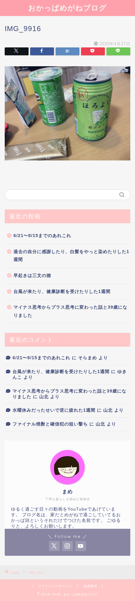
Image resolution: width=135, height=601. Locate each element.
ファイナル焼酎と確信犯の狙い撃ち (50, 424)
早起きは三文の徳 (32, 275)
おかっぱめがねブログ (67, 7)
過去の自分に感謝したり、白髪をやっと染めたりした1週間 (71, 255)
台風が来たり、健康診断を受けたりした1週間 (62, 291)
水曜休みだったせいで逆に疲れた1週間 (54, 410)
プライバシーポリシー (55, 586)
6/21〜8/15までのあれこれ (42, 235)
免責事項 (90, 586)
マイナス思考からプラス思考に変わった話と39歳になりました (70, 311)
